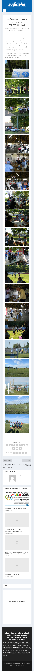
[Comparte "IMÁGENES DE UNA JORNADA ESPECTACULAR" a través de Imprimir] (20, 448)
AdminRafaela (16, 28)
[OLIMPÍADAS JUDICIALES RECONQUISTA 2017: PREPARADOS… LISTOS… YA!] (17, 542)
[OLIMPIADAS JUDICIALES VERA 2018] (17, 499)
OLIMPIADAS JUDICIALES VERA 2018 (15, 508)
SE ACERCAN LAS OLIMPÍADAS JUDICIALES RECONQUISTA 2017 (14, 530)
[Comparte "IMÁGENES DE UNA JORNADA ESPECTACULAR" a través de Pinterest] (20, 445)
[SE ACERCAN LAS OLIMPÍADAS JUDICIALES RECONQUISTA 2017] (17, 520)
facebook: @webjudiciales (17, 601)
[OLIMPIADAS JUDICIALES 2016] (17, 565)
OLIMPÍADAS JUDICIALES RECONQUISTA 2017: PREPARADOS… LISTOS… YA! (16, 552)
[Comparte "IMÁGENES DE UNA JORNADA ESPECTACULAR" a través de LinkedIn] (23, 445)
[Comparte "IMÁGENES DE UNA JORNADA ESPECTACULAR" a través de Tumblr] (17, 445)
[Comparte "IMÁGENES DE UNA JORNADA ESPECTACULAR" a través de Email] (17, 448)
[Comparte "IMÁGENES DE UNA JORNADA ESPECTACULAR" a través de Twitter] (10, 445)
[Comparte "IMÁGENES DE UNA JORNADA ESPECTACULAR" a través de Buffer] (27, 445)
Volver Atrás (8, 586)
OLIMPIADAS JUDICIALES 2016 (13, 574)
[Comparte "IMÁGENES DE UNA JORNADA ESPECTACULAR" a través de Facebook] (7, 445)
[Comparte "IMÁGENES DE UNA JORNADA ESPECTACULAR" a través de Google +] (13, 445)
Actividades (12, 30)
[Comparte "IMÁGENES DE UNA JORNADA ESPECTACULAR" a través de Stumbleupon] (13, 448)
